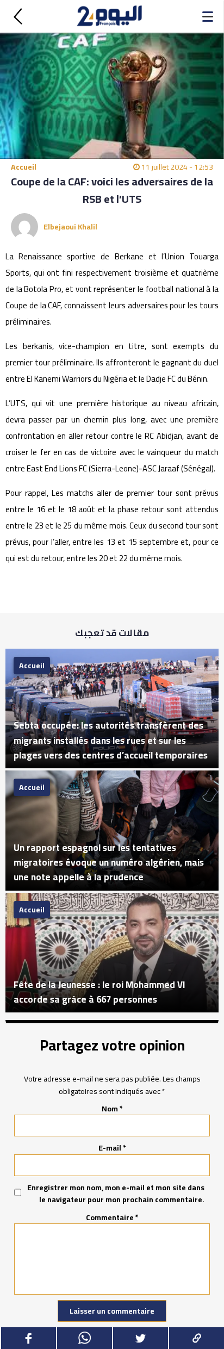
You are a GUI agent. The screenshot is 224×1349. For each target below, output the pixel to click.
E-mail (112, 1148)
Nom (112, 1109)
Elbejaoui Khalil (70, 227)
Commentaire (112, 1217)
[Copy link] (196, 1338)
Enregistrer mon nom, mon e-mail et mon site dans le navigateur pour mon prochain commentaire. (115, 1194)
